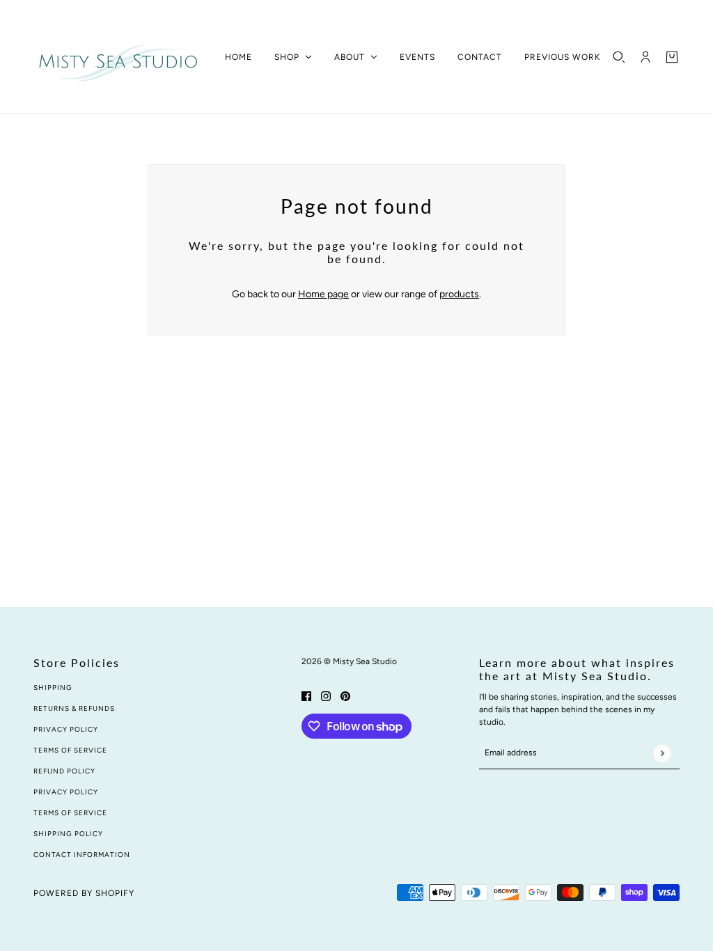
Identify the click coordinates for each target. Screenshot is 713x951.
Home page (323, 294)
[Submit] (661, 753)
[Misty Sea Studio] (118, 57)
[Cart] (672, 57)
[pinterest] (345, 695)
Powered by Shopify (83, 893)
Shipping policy (68, 833)
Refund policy (64, 771)
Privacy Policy (65, 729)
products (459, 294)
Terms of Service (70, 750)
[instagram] (325, 695)
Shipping (52, 687)
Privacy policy (65, 791)
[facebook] (306, 695)
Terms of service (70, 812)
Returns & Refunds (74, 708)
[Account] (645, 57)
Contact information (81, 854)
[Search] (619, 57)
